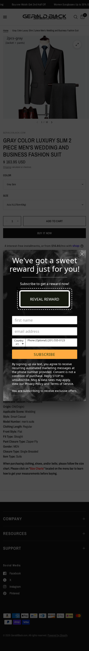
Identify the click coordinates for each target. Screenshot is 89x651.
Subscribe (44, 354)
